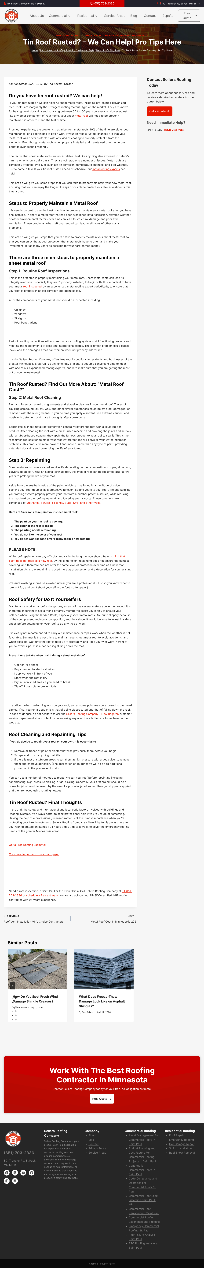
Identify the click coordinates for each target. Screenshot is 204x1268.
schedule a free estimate (42, 895)
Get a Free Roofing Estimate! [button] (27, 844)
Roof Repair (176, 1135)
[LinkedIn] (15, 1181)
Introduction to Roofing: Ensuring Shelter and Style (116, 35)
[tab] (16, 998)
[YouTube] (23, 1173)
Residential (85, 16)
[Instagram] (7, 1181)
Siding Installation (180, 1148)
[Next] (128, 985)
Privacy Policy (97, 1148)
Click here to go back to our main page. (34, 854)
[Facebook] (7, 1173)
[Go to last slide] (12, 985)
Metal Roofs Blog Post (69, 35)
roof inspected (32, 286)
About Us (37, 16)
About (92, 1135)
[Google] (31, 1173)
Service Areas (114, 16)
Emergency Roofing (181, 1139)
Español (168, 16)
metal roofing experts (106, 169)
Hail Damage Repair (181, 1144)
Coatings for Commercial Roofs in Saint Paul (142, 1170)
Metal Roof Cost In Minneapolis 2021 (114, 919)
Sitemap (93, 1263)
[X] (15, 1173)
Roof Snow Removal (182, 1152)
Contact (150, 16)
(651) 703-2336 (174, 130)
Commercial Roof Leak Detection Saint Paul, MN (143, 1200)
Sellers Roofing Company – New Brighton (92, 714)
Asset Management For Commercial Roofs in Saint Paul (144, 1139)
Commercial (58, 16)
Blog (133, 16)
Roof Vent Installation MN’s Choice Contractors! (34, 919)
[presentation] (37, 969)
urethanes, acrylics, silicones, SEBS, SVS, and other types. (63, 502)
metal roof (81, 115)
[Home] (12, 15)
